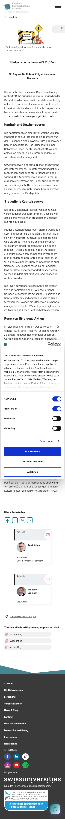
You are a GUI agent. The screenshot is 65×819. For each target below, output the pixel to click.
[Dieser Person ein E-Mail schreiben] (47, 535)
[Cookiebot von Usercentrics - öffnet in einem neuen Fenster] (47, 344)
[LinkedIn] (16, 756)
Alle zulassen (32, 451)
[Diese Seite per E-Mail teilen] (30, 520)
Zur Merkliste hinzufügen (23, 616)
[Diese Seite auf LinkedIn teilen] (15, 520)
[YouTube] (16, 765)
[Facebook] (7, 756)
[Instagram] (7, 765)
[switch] (56, 408)
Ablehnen (32, 472)
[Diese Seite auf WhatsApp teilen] (22, 520)
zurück (13, 17)
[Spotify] (25, 765)
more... (32, 546)
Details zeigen (47, 441)
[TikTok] (25, 756)
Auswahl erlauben (32, 461)
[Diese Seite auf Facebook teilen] (7, 520)
